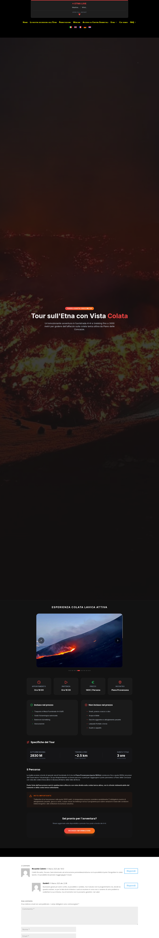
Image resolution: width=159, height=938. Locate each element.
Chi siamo (123, 22)
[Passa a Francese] (80, 27)
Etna (113, 22)
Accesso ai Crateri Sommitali (95, 22)
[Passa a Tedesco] (85, 27)
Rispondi (131, 870)
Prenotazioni (65, 22)
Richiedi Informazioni (79, 831)
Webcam (76, 22)
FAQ (132, 22)
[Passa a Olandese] (89, 27)
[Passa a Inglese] (75, 27)
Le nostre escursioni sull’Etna (43, 22)
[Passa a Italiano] (70, 27)
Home (25, 22)
